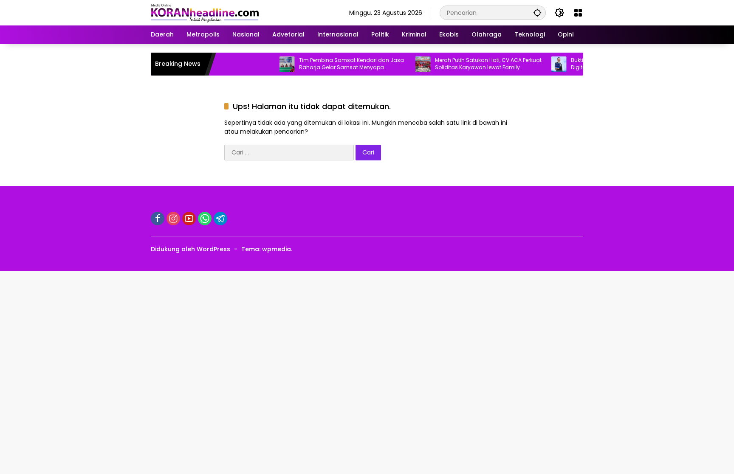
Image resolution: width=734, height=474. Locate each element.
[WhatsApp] (205, 218)
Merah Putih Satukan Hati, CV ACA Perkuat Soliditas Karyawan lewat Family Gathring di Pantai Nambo (479, 64)
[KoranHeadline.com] (205, 12)
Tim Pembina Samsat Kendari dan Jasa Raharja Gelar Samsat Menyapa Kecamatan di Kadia (342, 64)
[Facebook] (157, 218)
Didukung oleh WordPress (190, 249)
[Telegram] (220, 218)
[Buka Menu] (578, 13)
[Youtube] (189, 218)
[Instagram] (173, 218)
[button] (537, 13)
